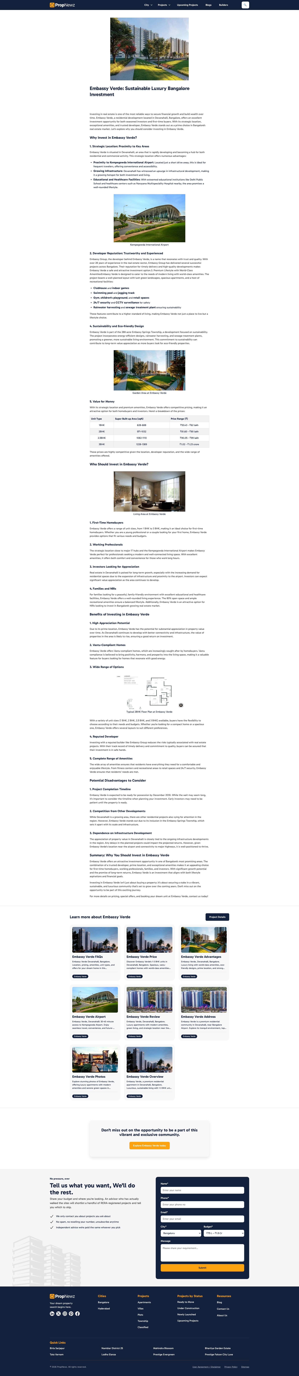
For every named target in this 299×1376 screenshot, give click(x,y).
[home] (62, 4)
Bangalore (103, 1302)
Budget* (208, 1226)
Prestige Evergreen (164, 1354)
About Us (222, 1315)
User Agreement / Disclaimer (206, 1367)
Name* (164, 1183)
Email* (164, 1212)
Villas (140, 1308)
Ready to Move (185, 1301)
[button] (148, 4)
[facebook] (77, 1313)
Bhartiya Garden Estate (218, 1348)
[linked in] (52, 1313)
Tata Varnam (57, 1354)
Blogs (208, 4)
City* (163, 1226)
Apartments (144, 1302)
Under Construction (188, 1308)
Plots (140, 1314)
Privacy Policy (230, 1367)
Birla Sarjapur (57, 1348)
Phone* (165, 1197)
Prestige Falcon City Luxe (219, 1354)
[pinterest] (71, 1313)
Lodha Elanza (109, 1354)
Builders (223, 4)
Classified (143, 1327)
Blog (219, 1302)
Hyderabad (104, 1308)
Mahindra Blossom (163, 1348)
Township (143, 1320)
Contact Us (223, 1308)
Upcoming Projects (187, 4)
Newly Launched (186, 1314)
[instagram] (65, 1313)
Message (166, 1240)
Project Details (217, 916)
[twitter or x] (58, 1313)
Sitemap (245, 1367)
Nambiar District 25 (112, 1348)
